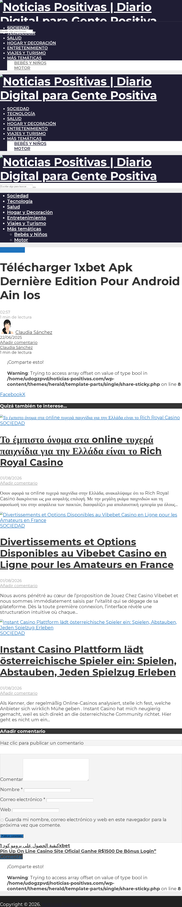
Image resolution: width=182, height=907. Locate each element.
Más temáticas (24, 57)
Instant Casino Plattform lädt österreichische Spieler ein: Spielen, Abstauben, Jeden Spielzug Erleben (88, 661)
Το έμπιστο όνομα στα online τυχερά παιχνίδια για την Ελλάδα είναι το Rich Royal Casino (81, 451)
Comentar (11, 779)
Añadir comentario (19, 342)
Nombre (11, 789)
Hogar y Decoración (31, 42)
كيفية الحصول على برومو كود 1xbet (35, 845)
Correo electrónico (22, 799)
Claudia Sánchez (33, 332)
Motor (22, 67)
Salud (14, 37)
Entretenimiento (27, 47)
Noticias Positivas (61, 904)
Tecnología (21, 32)
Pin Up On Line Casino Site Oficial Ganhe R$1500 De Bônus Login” (78, 851)
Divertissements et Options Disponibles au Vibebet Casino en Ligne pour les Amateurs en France (87, 553)
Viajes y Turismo (26, 52)
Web (5, 809)
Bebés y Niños (30, 62)
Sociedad (18, 27)
